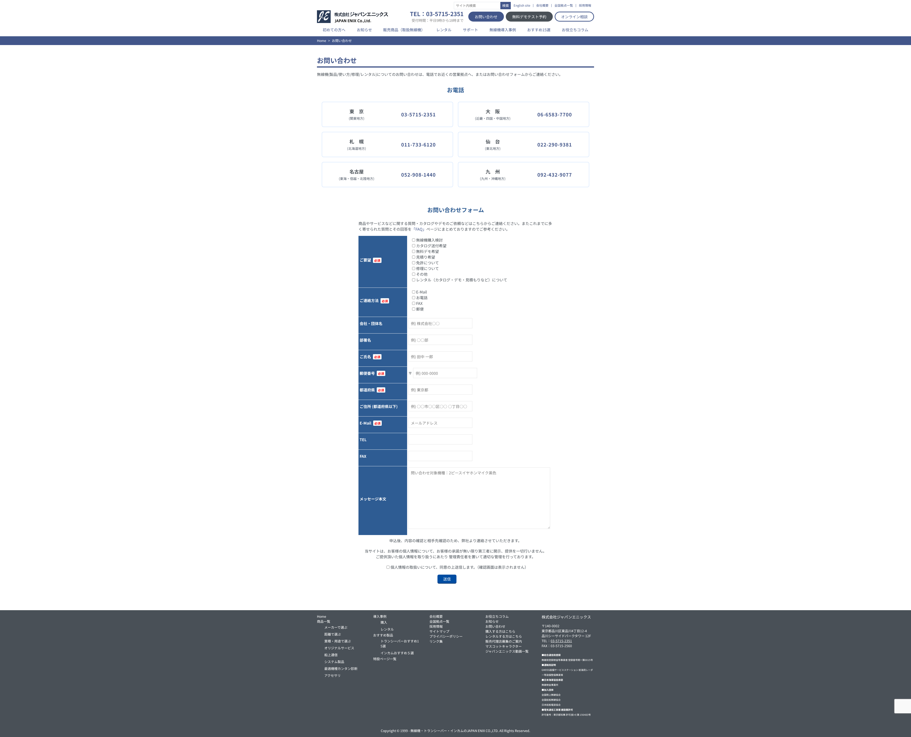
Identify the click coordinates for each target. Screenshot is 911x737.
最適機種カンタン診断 (341, 668)
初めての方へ (334, 29)
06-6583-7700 (554, 114)
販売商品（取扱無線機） (404, 29)
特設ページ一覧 (384, 658)
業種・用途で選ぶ (337, 641)
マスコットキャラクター (503, 646)
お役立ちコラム (575, 29)
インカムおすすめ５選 (397, 652)
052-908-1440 (418, 174)
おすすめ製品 (383, 635)
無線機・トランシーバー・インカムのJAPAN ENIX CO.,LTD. (454, 730)
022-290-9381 (554, 144)
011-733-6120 (418, 144)
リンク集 (436, 641)
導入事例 (379, 616)
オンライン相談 (574, 16)
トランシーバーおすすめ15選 (400, 643)
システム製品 (334, 661)
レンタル (443, 29)
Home (321, 40)
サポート (470, 29)
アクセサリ (332, 675)
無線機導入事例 (502, 29)
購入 (384, 622)
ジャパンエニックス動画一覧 (507, 651)
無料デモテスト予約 (529, 16)
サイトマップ (439, 631)
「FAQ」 (419, 229)
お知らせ (364, 29)
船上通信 (331, 654)
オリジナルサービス (339, 647)
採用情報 (585, 5)
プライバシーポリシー (446, 636)
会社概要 (542, 5)
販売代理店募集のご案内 (503, 641)
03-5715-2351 (418, 114)
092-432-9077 (554, 174)
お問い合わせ (486, 16)
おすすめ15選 (538, 29)
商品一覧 (323, 621)
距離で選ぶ (332, 634)
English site (522, 5)
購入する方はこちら (500, 631)
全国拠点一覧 (563, 5)
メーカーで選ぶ (335, 627)
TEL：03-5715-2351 (437, 16)
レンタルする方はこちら (503, 636)
